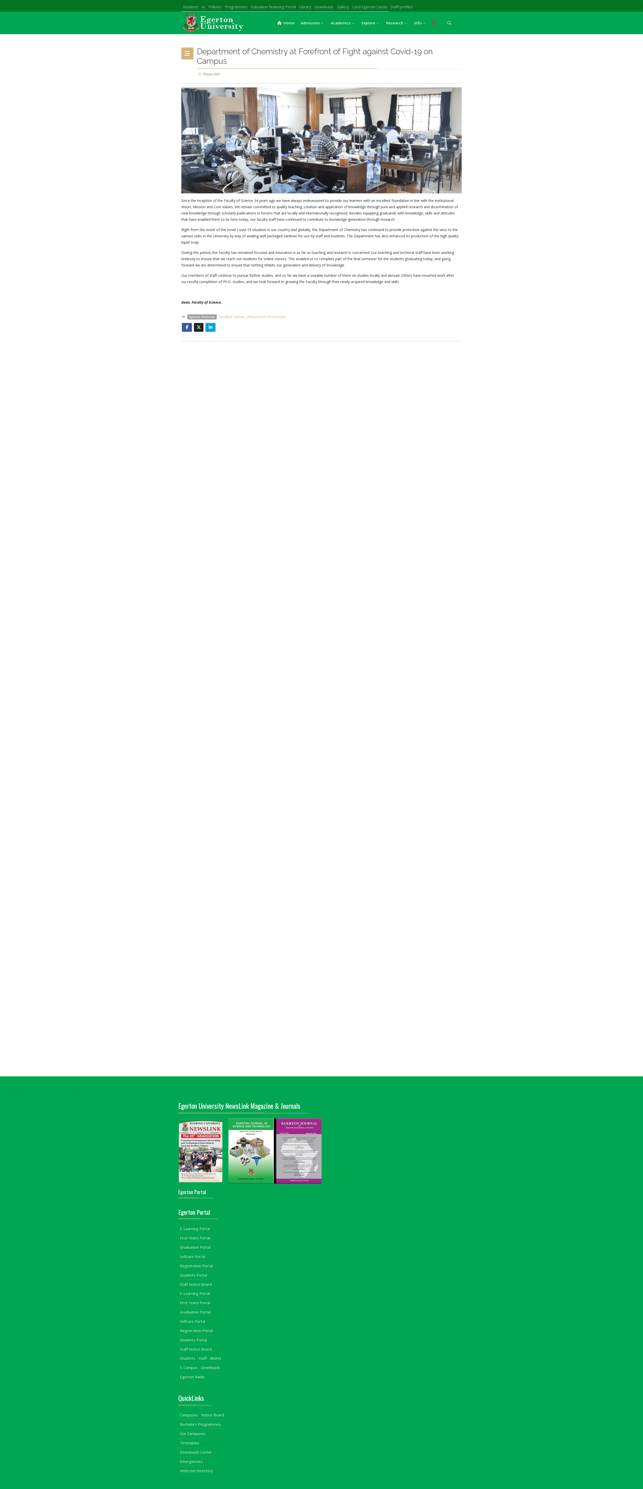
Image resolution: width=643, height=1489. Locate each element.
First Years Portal (195, 1237)
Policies (215, 6)
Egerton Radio (192, 1376)
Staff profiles (402, 6)
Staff (203, 1358)
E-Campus (188, 1367)
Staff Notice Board (196, 1284)
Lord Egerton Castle (369, 6)
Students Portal (193, 1275)
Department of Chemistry (267, 317)
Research (394, 22)
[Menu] (434, 23)
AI (203, 6)
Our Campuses (192, 1433)
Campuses (189, 1414)
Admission (310, 22)
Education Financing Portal (273, 6)
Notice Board (212, 1414)
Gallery (343, 6)
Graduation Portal (195, 1247)
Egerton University (202, 317)
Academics (341, 22)
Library (305, 6)
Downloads (324, 6)
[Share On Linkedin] (210, 327)
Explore (368, 22)
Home (289, 22)
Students (190, 6)
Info (418, 22)
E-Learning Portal (195, 1228)
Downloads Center (196, 1452)
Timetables (189, 1442)
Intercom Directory (196, 1470)
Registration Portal (196, 1265)
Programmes (236, 6)
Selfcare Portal (192, 1256)
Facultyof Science (231, 317)
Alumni (215, 1358)
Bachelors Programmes (200, 1424)
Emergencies (191, 1461)
